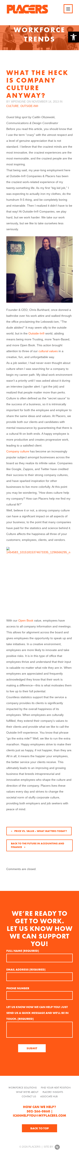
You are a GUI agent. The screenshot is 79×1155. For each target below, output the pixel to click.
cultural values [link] (48, 351)
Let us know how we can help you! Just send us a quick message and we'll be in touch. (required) (37, 1013)
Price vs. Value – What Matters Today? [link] (40, 831)
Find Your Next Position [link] (56, 1087)
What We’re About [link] (27, 1092)
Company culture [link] (17, 451)
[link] (73, 37)
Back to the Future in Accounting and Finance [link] (37, 845)
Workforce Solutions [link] (22, 1087)
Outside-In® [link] (29, 106)
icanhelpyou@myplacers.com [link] (39, 1115)
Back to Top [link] (39, 1128)
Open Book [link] (25, 620)
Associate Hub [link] (49, 1096)
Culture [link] (12, 106)
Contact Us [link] (29, 1096)
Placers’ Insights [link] (53, 1092)
